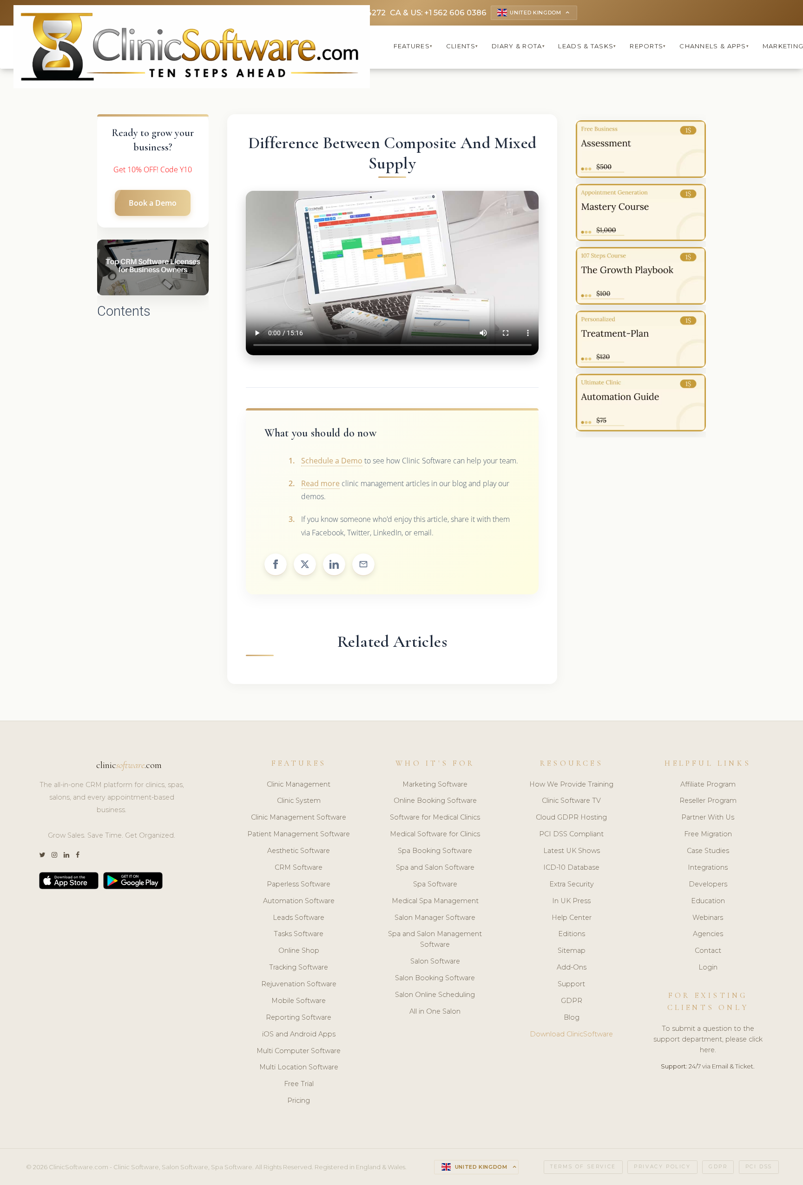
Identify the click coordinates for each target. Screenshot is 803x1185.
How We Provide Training (571, 784)
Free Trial (299, 1084)
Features (413, 46)
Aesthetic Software (298, 850)
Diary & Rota (518, 46)
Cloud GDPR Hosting (571, 817)
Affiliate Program (708, 784)
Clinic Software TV (571, 800)
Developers (708, 884)
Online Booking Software (435, 800)
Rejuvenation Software (298, 984)
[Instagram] (54, 855)
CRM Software (299, 867)
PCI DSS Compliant (571, 834)
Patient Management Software (298, 834)
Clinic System (299, 800)
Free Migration (708, 834)
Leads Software (298, 917)
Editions (571, 934)
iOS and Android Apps (299, 1034)
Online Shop (298, 950)
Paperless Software (298, 884)
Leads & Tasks (587, 46)
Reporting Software (298, 1017)
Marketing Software (434, 784)
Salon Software (435, 961)
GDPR (571, 1000)
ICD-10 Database (571, 867)
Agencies (708, 934)
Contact (708, 950)
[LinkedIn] (66, 855)
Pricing (298, 1100)
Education (708, 901)
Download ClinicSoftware (571, 1034)
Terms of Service (583, 1167)
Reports (648, 46)
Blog (571, 1017)
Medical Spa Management (435, 901)
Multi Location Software (298, 1067)
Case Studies (708, 850)
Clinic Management (298, 784)
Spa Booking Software (435, 850)
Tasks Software (298, 934)
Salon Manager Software (435, 917)
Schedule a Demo (331, 461)
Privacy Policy (662, 1167)
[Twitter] (42, 855)
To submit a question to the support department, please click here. (708, 1039)
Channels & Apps (714, 46)
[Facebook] (77, 855)
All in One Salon (435, 1011)
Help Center (572, 917)
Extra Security (571, 884)
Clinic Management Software (298, 817)
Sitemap (572, 950)
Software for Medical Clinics (435, 817)
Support (571, 984)
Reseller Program (708, 800)
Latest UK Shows (571, 850)
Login (707, 967)
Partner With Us (707, 817)
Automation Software (299, 901)
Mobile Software (298, 1000)
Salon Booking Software (435, 978)
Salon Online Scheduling (435, 994)
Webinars (707, 917)
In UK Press (571, 901)
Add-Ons (571, 967)
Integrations (708, 867)
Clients (462, 46)
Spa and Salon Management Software (435, 939)
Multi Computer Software (299, 1051)
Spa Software (435, 884)
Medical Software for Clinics (435, 834)
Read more (320, 483)
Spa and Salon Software (435, 867)
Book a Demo (153, 203)
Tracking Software (298, 967)
